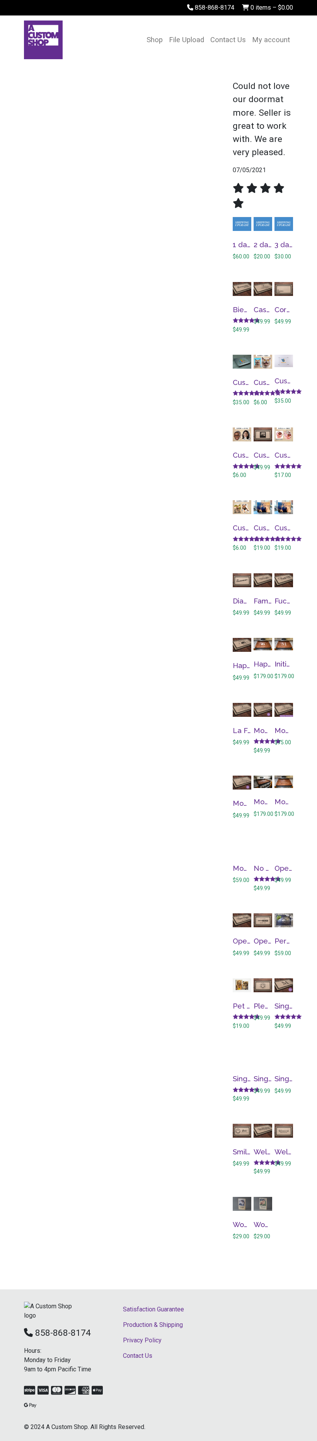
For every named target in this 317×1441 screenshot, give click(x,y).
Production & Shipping (153, 1324)
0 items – (271, 7)
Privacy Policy (142, 1340)
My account (271, 40)
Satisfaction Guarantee (153, 1309)
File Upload (186, 40)
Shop (155, 40)
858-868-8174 (213, 7)
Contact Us (228, 40)
